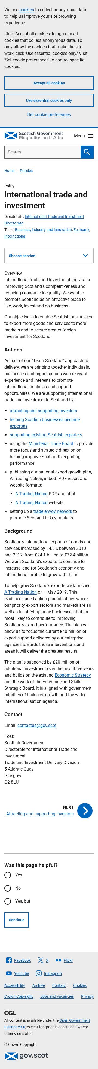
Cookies (80, 985)
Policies (26, 170)
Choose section (22, 256)
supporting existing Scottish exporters (46, 434)
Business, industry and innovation (43, 229)
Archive (38, 985)
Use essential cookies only (49, 100)
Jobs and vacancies (57, 996)
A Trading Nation (31, 493)
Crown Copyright (18, 996)
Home (9, 170)
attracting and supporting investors (43, 410)
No (18, 888)
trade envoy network (52, 511)
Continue (16, 920)
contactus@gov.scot (36, 725)
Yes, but (22, 901)
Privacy (87, 996)
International (15, 236)
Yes (18, 875)
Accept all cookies (49, 83)
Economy (81, 229)
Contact (59, 985)
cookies (26, 9)
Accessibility (14, 985)
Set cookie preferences (49, 114)
